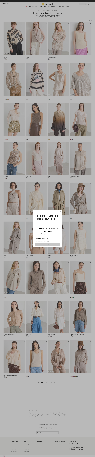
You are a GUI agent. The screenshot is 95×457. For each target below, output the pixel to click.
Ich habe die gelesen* (43, 241)
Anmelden (47, 244)
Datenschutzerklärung (44, 241)
